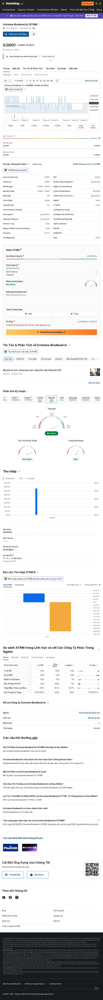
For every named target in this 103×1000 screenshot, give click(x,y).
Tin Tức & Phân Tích (33, 68)
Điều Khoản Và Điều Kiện (12, 984)
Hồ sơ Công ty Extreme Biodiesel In (24, 702)
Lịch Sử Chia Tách (41, 75)
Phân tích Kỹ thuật (14, 391)
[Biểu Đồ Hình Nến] (5, 80)
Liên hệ (56, 921)
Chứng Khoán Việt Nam (47, 10)
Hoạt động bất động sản (89, 713)
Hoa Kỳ (97, 728)
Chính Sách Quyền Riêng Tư (35, 984)
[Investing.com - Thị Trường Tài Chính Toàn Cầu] (14, 3)
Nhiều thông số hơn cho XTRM (86, 164)
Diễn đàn (73, 68)
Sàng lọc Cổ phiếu (26, 10)
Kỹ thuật (62, 68)
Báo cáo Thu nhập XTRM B (19, 572)
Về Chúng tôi (59, 911)
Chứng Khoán (9, 10)
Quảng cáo (58, 916)
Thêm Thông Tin (48, 56)
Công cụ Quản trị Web (11, 926)
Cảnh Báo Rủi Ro (55, 984)
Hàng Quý (19, 585)
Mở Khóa (94, 138)
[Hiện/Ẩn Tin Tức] (57, 80)
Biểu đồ (16, 68)
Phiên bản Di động (9, 916)
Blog (4, 911)
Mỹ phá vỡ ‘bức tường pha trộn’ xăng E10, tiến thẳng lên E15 (32, 370)
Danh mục (6, 921)
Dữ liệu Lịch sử (26, 75)
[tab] (15, 399)
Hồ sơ (16, 75)
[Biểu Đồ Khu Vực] (10, 80)
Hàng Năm (7, 585)
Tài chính (50, 68)
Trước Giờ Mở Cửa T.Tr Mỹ (82, 10)
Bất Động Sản (94, 718)
